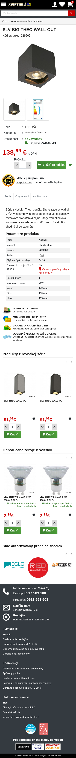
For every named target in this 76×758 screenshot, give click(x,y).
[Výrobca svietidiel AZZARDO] (62, 565)
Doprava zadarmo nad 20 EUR (20, 644)
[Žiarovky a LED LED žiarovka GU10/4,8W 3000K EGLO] (20, 479)
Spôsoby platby (11, 673)
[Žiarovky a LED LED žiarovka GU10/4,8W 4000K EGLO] (56, 479)
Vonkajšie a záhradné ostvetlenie (21, 717)
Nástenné (38, 21)
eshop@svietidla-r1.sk (25, 609)
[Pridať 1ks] (28, 165)
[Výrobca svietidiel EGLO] (14, 565)
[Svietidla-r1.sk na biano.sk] (44, 728)
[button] (67, 362)
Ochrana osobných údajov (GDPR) (22, 687)
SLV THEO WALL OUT (16, 400)
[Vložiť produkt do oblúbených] (34, 419)
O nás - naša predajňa (15, 639)
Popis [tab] (8, 196)
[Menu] (4, 4)
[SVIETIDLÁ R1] (19, 4)
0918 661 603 (30, 599)
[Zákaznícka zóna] (55, 4)
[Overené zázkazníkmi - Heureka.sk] (31, 728)
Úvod (4, 21)
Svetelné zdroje (11, 712)
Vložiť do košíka (53, 164)
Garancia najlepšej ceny (16, 653)
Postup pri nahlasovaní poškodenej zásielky (27, 682)
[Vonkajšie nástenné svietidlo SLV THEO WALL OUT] (20, 383)
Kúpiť (13, 434)
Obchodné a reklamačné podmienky (23, 668)
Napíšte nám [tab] (40, 196)
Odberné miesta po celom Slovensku (23, 648)
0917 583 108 (29, 593)
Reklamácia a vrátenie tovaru (19, 678)
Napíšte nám (24, 182)
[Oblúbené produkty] (62, 4)
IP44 (41, 255)
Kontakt (7, 634)
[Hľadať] (71, 13)
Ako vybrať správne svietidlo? (19, 707)
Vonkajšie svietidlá (20, 21)
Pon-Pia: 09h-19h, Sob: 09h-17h (31, 619)
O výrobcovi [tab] (22, 196)
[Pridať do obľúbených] (70, 165)
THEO (29, 127)
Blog (5, 702)
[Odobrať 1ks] (16, 165)
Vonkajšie (30, 132)
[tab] (8, 196)
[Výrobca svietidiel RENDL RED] (38, 567)
